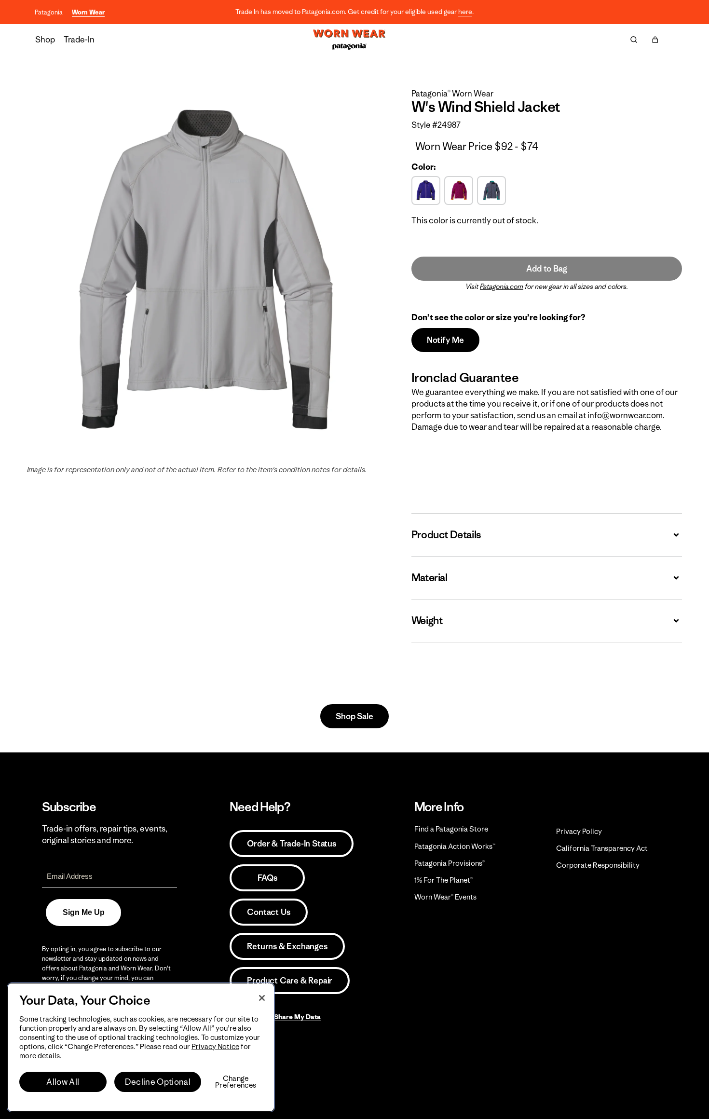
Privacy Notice (215, 1046)
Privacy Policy (579, 831)
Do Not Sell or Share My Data (275, 1016)
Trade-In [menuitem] (79, 39)
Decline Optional (158, 1082)
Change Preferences (235, 1082)
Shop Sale (354, 716)
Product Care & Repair (289, 980)
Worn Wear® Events (445, 896)
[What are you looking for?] (633, 39)
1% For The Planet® (443, 880)
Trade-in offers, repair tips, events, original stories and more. (104, 834)
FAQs (267, 878)
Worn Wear (88, 12)
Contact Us (268, 912)
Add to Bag (546, 268)
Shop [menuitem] (45, 39)
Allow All (62, 1082)
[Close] (262, 998)
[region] (141, 1047)
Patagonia (49, 12)
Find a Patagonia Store (451, 828)
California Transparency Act (602, 848)
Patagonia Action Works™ (454, 846)
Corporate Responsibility (598, 865)
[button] (655, 39)
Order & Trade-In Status (291, 843)
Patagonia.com (501, 286)
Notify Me (445, 340)
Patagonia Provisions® (449, 863)
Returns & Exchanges (287, 946)
